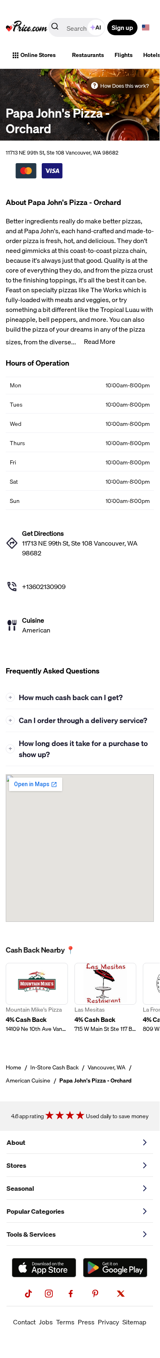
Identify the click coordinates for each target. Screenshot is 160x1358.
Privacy (108, 1322)
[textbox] (145, 27)
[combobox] (77, 27)
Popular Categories (35, 1211)
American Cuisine (28, 1080)
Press (86, 1322)
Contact (24, 1322)
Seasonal (20, 1188)
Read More (99, 341)
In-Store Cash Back (54, 1067)
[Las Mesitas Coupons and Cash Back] (105, 1002)
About (16, 1142)
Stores (16, 1165)
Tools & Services (31, 1234)
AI (98, 27)
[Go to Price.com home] (26, 27)
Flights (124, 54)
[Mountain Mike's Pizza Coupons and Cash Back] (37, 1002)
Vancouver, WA (107, 1067)
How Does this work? (124, 86)
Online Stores (38, 54)
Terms (65, 1322)
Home (13, 1067)
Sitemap (134, 1322)
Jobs (46, 1322)
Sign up (122, 27)
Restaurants (88, 54)
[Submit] (55, 28)
